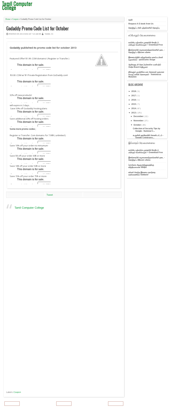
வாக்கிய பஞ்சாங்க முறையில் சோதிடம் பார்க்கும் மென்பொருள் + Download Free (145, 43)
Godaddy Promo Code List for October (37, 28)
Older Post (116, 403)
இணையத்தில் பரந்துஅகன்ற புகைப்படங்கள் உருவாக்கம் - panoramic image (145, 58)
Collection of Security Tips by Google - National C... (146, 129)
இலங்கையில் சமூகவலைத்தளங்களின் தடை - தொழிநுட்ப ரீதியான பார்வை (146, 51)
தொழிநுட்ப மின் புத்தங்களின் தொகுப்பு (144, 28)
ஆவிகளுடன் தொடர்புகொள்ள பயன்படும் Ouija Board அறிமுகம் (144, 65)
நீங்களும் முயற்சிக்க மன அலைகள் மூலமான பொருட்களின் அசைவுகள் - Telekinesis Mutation (146, 74)
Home (8, 19)
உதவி (130, 20)
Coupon (15, 19)
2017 (133, 95)
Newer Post (12, 403)
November (139, 120)
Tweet (50, 194)
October (138, 125)
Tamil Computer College (29, 207)
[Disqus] (63, 262)
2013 (133, 113)
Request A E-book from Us (140, 24)
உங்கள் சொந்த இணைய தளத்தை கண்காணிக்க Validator (141, 173)
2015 (133, 104)
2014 (133, 108)
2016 (133, 100)
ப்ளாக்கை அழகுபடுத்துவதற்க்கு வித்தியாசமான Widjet (141, 166)
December (139, 116)
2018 (133, 91)
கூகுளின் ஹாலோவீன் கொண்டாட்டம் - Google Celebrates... (148, 136)
